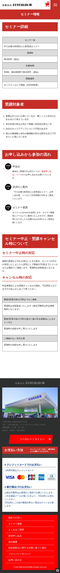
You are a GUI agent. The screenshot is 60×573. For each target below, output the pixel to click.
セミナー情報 (15, 524)
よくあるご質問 (16, 530)
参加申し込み (15, 536)
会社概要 (12, 542)
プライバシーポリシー (19, 554)
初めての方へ (15, 518)
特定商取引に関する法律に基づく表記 (27, 548)
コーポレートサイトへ (32, 439)
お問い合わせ (15, 560)
